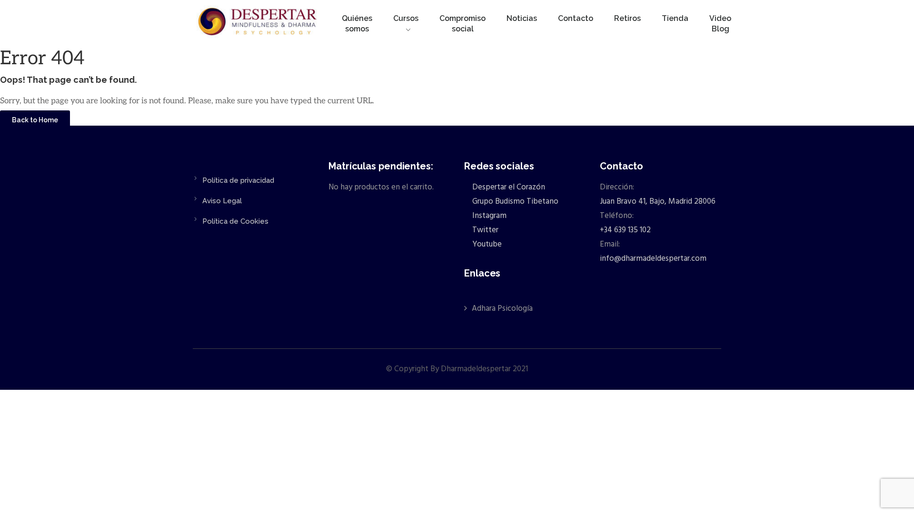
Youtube (486, 244)
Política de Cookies (235, 221)
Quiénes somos (357, 23)
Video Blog (720, 23)
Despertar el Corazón (507, 187)
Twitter (484, 230)
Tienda (675, 18)
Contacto (575, 18)
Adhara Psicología (502, 308)
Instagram (488, 215)
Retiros (627, 18)
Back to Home (35, 120)
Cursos (405, 18)
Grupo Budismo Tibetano (514, 201)
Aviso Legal (222, 201)
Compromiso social (462, 23)
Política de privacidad (238, 180)
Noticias (522, 18)
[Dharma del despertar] (258, 23)
